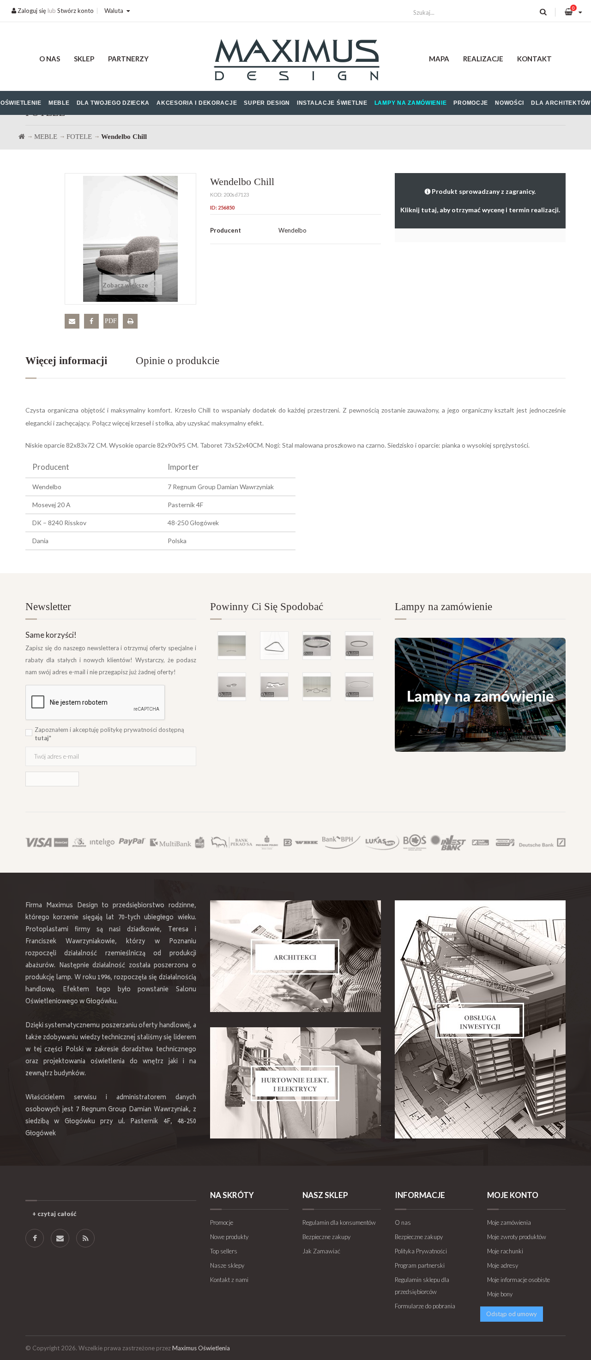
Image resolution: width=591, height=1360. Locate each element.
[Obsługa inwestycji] (480, 1019)
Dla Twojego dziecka (113, 103)
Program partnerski (420, 1265)
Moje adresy (502, 1265)
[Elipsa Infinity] (232, 687)
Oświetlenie (21, 103)
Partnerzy (128, 58)
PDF (111, 321)
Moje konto (512, 1195)
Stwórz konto (75, 10)
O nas (49, 58)
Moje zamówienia (509, 1222)
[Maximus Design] (295, 61)
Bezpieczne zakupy (326, 1236)
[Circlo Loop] (359, 645)
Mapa (439, 58)
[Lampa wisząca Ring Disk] (232, 645)
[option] (295, 651)
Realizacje (483, 58)
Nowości (509, 103)
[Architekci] (295, 956)
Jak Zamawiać (321, 1251)
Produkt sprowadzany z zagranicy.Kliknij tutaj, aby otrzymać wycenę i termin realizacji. (480, 200)
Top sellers (223, 1251)
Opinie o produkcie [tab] (177, 360)
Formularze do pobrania (425, 1306)
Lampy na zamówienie (410, 103)
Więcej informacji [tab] (66, 360)
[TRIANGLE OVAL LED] (274, 645)
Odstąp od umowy (511, 1314)
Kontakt (534, 58)
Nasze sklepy (227, 1265)
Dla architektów (561, 103)
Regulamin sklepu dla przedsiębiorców (422, 1285)
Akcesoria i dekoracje (197, 103)
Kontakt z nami (229, 1279)
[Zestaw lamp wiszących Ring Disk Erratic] (317, 687)
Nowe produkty (229, 1236)
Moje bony (500, 1294)
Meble (59, 103)
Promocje (470, 103)
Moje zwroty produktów (516, 1236)
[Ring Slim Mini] (359, 687)
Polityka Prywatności (421, 1251)
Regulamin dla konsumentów (339, 1222)
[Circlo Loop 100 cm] (317, 645)
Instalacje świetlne (332, 103)
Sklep (84, 58)
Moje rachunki (505, 1251)
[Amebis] (274, 687)
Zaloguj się (31, 10)
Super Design (267, 103)
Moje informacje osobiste (518, 1279)
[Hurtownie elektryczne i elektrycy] (295, 1082)
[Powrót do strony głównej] (21, 136)
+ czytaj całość (54, 1213)
